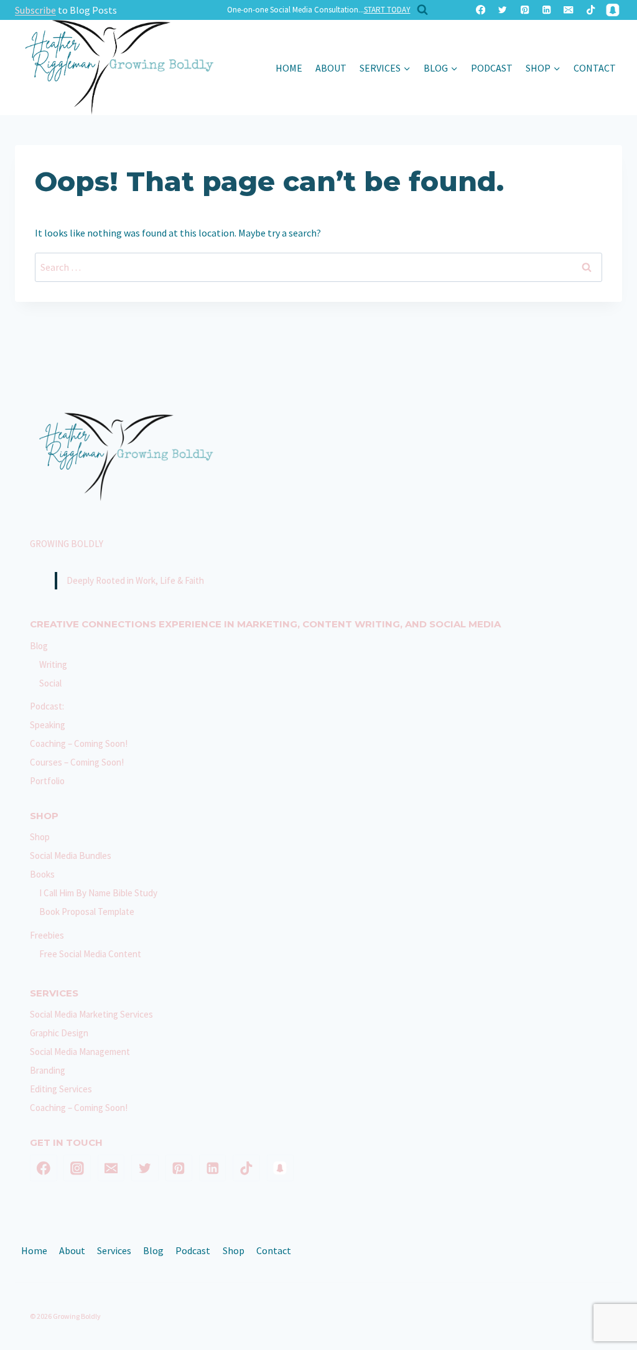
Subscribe (35, 10)
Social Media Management (80, 1051)
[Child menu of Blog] (440, 68)
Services (114, 1250)
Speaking (47, 725)
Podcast (492, 68)
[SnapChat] (612, 10)
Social (50, 683)
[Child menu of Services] (385, 68)
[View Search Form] (419, 10)
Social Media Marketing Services (91, 1014)
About (330, 68)
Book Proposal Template (86, 911)
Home (289, 68)
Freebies (47, 935)
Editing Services (61, 1089)
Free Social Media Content (90, 954)
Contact (595, 68)
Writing (53, 664)
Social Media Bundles (70, 855)
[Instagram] (77, 1168)
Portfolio (47, 781)
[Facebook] (480, 10)
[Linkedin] (546, 10)
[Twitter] (503, 10)
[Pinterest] (524, 10)
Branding (47, 1070)
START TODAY (387, 9)
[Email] (569, 10)
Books (42, 874)
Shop (40, 837)
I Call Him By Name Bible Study (98, 893)
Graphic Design (59, 1033)
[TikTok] (590, 10)
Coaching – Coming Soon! (79, 743)
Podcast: (47, 706)
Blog (39, 646)
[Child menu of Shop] (543, 68)
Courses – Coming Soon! (77, 762)
